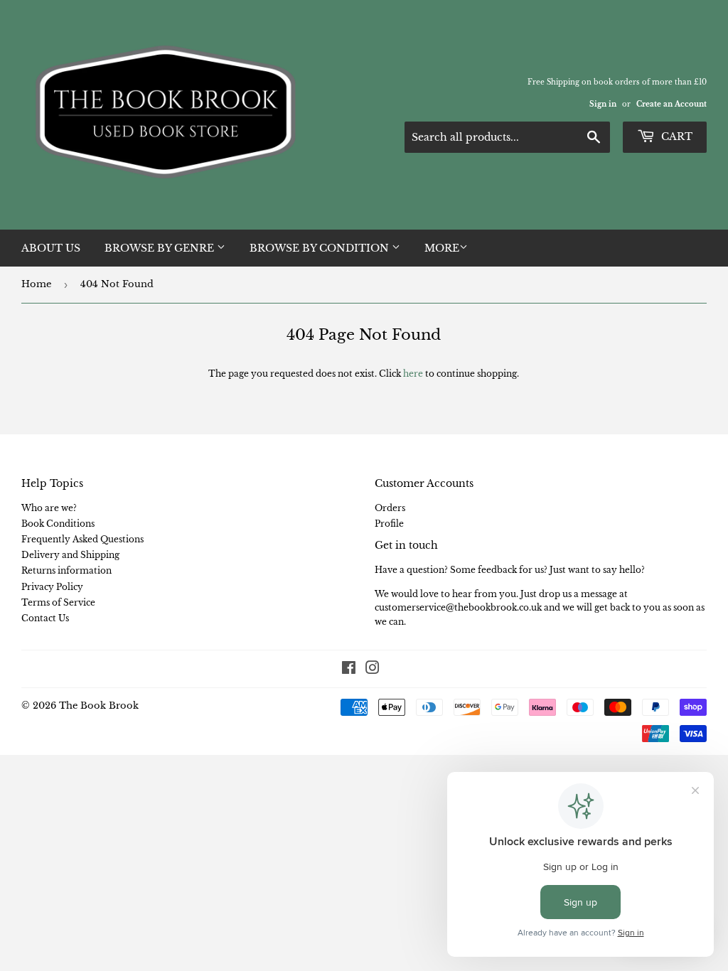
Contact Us (45, 618)
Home (36, 284)
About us (50, 248)
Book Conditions (58, 523)
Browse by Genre (161, 248)
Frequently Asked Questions (82, 539)
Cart (675, 136)
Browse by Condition (321, 248)
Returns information (66, 570)
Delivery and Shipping (70, 554)
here (413, 373)
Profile (389, 523)
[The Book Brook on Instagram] (372, 670)
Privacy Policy (52, 586)
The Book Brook (99, 705)
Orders (390, 508)
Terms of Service (58, 602)
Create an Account (671, 104)
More (441, 248)
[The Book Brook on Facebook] (348, 670)
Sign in (602, 104)
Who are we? (49, 508)
